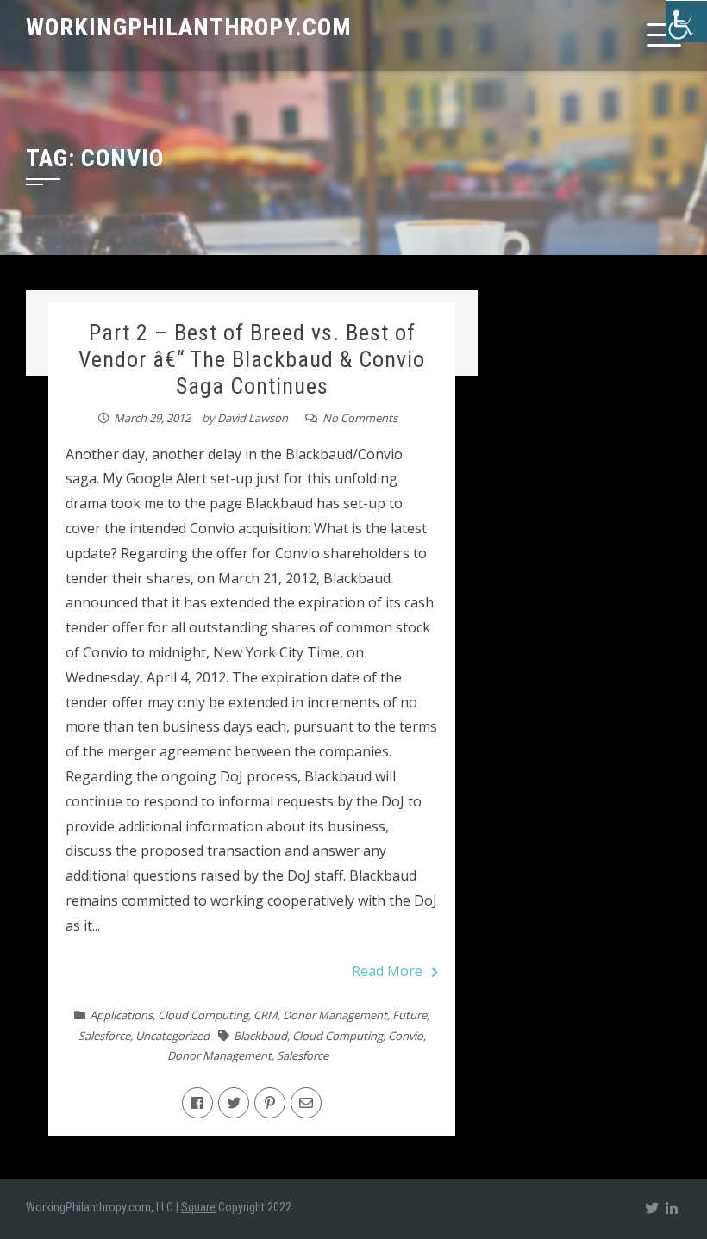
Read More (387, 971)
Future (409, 1015)
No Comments (359, 418)
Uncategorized (172, 1035)
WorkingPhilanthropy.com (189, 27)
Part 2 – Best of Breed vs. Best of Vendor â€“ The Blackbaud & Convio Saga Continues (251, 359)
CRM (265, 1015)
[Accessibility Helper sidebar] (686, 20)
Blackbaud (260, 1035)
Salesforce (104, 1035)
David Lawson (252, 418)
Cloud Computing (203, 1015)
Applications (121, 1015)
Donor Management (335, 1015)
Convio (405, 1035)
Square (198, 1207)
